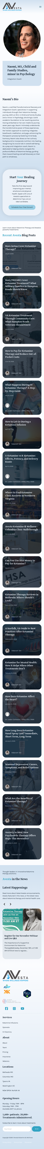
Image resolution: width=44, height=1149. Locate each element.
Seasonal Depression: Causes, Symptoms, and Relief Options (21, 765)
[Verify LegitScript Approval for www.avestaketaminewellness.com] (27, 993)
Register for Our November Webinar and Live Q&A (21, 937)
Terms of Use (18, 1142)
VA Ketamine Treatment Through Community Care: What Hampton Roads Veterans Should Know (20, 319)
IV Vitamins (7, 1032)
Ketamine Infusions (10, 1023)
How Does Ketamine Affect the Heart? (20, 697)
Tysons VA (6, 1081)
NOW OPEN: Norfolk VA (11, 1090)
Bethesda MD (8, 1072)
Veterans (6, 1061)
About (5, 1043)
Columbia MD (8, 1077)
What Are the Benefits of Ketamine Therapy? (18, 799)
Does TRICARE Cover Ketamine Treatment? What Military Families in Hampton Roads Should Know (21, 284)
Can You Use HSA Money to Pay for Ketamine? (20, 561)
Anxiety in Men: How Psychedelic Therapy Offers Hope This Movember (20, 835)
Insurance (6, 1057)
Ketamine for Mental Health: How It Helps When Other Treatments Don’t (21, 665)
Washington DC (9, 1086)
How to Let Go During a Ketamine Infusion (18, 423)
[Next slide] (10, 904)
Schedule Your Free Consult (22, 207)
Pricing (5, 1052)
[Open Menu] (40, 6)
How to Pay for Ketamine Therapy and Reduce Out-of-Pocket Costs (21, 354)
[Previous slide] (4, 904)
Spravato (6, 1027)
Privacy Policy (7, 1142)
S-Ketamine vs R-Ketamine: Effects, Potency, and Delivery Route (21, 459)
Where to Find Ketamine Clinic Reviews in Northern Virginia (20, 495)
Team (5, 1047)
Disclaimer (28, 1142)
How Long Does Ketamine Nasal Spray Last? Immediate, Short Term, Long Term (21, 733)
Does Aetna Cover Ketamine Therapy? (20, 247)
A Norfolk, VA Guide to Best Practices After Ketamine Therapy (20, 631)
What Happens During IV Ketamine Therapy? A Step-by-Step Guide (20, 388)
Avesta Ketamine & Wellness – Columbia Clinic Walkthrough (21, 528)
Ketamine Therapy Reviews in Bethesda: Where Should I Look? (21, 597)
